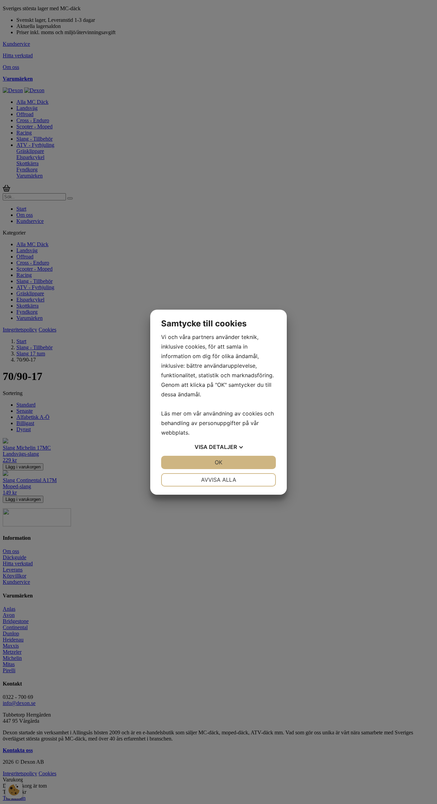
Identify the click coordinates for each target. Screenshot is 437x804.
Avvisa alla (218, 479)
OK (218, 462)
